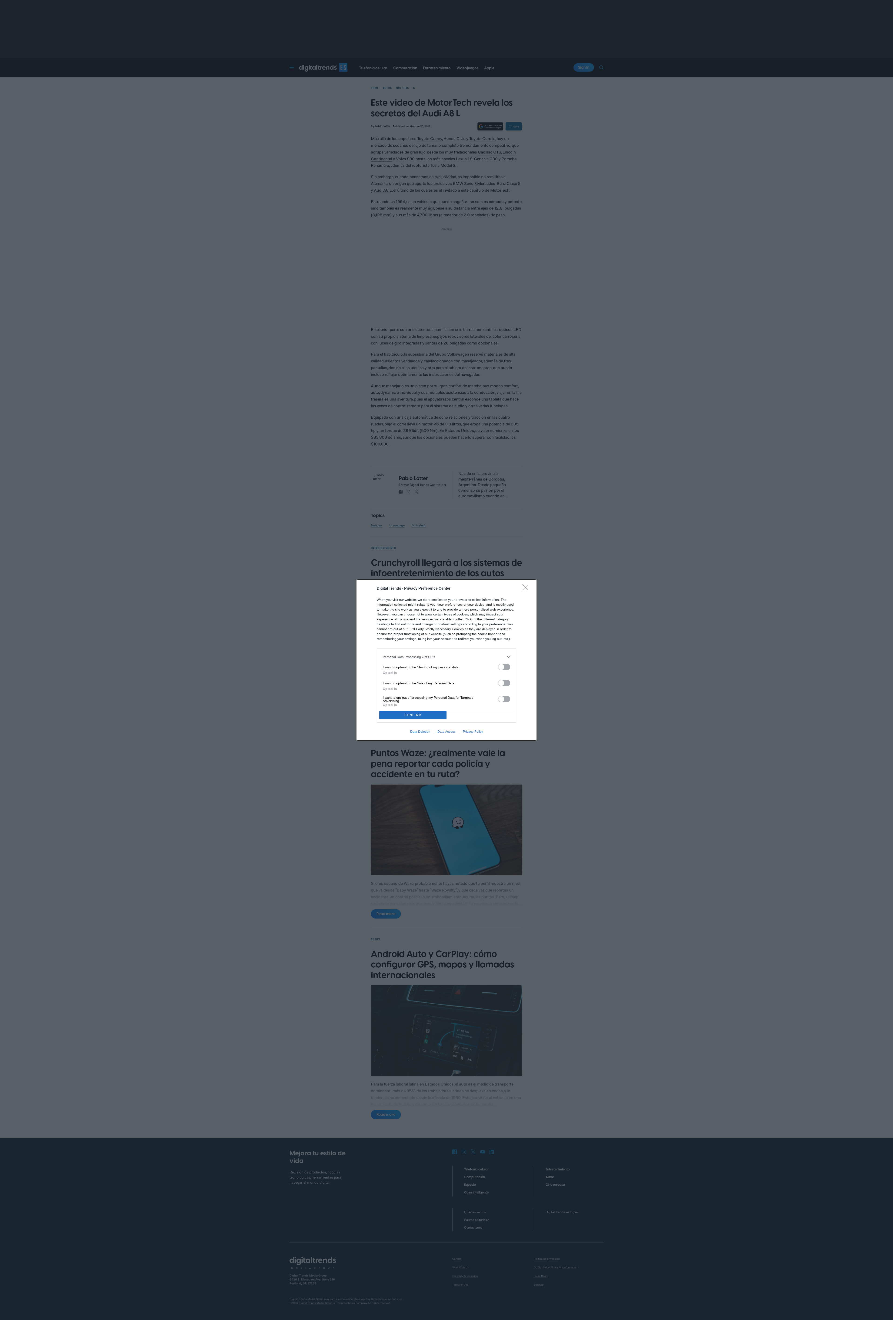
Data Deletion (420, 731)
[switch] (504, 667)
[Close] (527, 588)
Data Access (446, 731)
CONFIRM (413, 715)
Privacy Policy (473, 731)
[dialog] (446, 660)
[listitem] (446, 656)
